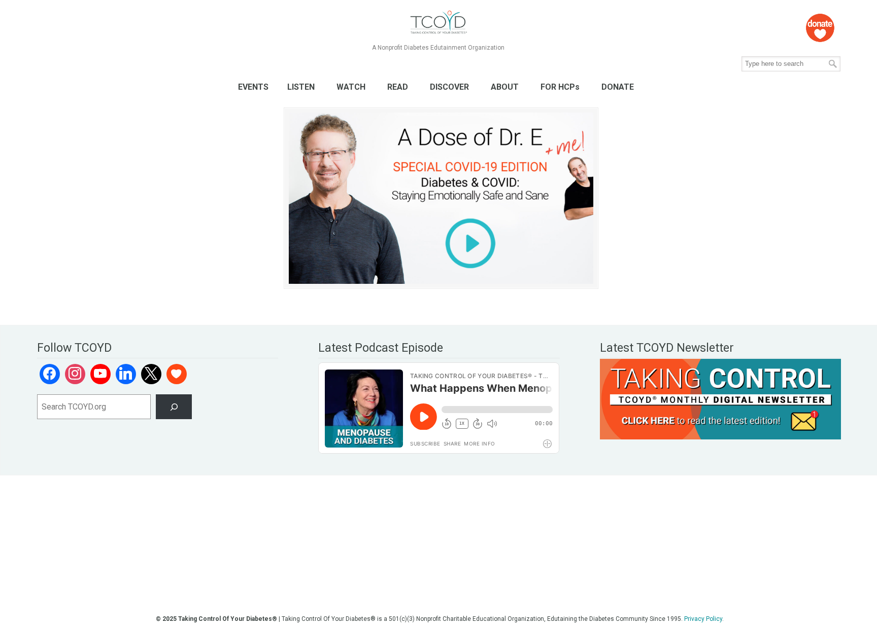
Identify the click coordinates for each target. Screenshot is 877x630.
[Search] (174, 406)
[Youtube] (100, 374)
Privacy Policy (703, 618)
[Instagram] (75, 374)
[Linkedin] (126, 374)
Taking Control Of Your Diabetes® (438, 23)
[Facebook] (49, 374)
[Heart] (176, 374)
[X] (151, 374)
